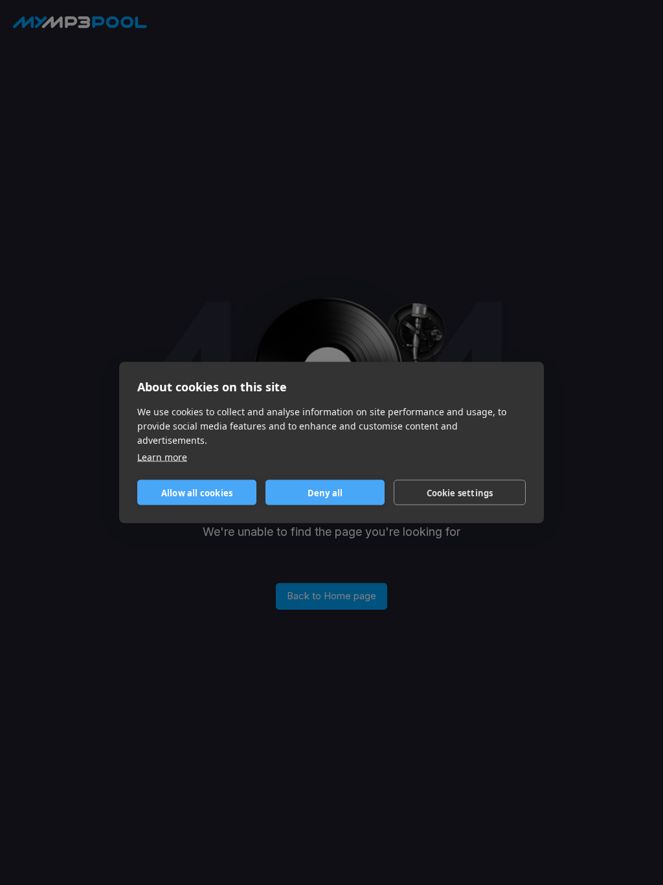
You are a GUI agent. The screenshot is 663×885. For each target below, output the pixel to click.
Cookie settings (460, 492)
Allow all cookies (196, 492)
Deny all (325, 492)
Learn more (162, 457)
